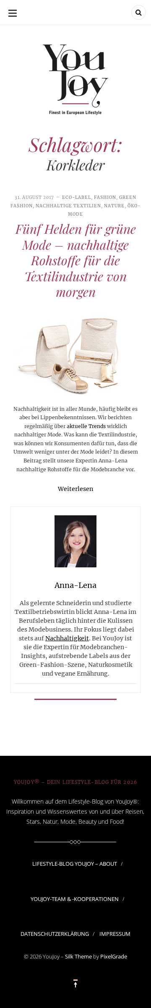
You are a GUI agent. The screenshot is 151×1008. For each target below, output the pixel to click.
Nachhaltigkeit (67, 638)
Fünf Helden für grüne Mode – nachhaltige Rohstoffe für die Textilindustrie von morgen (76, 260)
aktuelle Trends (86, 426)
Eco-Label (76, 197)
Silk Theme (78, 956)
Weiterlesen (75, 489)
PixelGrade (113, 956)
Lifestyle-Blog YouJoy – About (74, 863)
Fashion (105, 197)
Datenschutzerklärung (55, 933)
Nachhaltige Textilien (68, 206)
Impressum (114, 933)
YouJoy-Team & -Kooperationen (75, 899)
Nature (114, 206)
